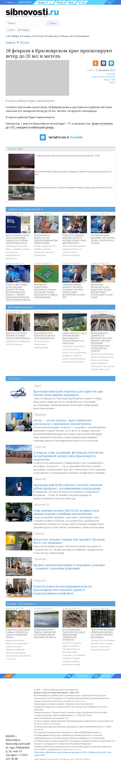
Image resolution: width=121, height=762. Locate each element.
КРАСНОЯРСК (25, 2)
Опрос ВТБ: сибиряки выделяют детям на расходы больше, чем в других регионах (74, 239)
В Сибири (13, 36)
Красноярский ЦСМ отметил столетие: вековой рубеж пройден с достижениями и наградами (67, 486)
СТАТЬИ (15, 378)
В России (38, 36)
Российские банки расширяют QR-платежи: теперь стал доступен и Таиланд (103, 239)
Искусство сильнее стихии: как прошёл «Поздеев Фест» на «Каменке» (69, 541)
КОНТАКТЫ (82, 676)
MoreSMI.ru (85, 759)
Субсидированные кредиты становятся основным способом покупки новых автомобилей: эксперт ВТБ (73, 290)
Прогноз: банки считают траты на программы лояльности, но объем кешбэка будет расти (18, 239)
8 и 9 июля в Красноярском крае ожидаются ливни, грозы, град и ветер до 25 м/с (73, 173)
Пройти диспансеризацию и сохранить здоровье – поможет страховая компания (69, 566)
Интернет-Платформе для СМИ (65, 759)
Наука (38, 385)
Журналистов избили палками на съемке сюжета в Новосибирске (18, 335)
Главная (10, 42)
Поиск (53, 23)
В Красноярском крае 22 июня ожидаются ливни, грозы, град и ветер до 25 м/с (73, 189)
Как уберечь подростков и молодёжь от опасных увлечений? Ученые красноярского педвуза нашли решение (46, 290)
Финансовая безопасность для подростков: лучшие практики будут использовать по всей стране (101, 290)
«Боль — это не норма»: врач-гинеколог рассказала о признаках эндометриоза (62, 422)
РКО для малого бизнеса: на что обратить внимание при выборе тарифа (46, 239)
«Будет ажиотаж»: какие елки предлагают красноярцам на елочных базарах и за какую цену (74, 337)
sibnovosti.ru (79, 701)
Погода (41, 2)
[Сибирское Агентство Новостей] (32, 11)
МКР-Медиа (23, 30)
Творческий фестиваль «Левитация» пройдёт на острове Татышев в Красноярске (102, 633)
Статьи (10, 30)
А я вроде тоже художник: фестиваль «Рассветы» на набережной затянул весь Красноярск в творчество (68, 456)
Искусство (40, 446)
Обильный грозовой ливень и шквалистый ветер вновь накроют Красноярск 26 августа (45, 633)
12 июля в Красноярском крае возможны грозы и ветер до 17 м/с (67, 155)
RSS (8, 676)
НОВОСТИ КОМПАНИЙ (25, 209)
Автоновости (42, 504)
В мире (26, 36)
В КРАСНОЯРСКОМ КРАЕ (103, 76)
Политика (52, 36)
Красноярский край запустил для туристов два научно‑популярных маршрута (68, 393)
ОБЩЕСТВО (109, 79)
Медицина (40, 414)
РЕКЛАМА (106, 676)
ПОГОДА (111, 74)
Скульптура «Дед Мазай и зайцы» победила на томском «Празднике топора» (18, 633)
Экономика (82, 36)
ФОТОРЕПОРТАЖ (21, 307)
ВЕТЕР (112, 82)
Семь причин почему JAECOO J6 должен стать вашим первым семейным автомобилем (66, 512)
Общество (67, 36)
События (39, 533)
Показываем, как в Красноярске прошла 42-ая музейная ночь (44, 335)
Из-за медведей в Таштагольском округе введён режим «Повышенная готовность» (73, 634)
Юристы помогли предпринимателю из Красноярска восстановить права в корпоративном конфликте (62, 589)
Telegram (76, 137)
